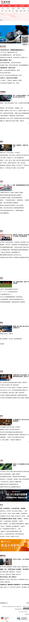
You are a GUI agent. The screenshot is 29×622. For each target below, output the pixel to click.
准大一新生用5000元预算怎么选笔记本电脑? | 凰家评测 (13, 382)
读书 (1, 416)
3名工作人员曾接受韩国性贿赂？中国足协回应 (11, 297)
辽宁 (13, 11)
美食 (1, 322)
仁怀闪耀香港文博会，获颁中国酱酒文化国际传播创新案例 (14, 249)
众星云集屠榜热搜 (4, 213)
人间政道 (20, 521)
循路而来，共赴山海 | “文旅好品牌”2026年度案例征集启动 (14, 244)
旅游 (1, 231)
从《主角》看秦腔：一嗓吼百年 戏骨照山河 (10, 439)
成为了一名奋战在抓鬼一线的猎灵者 (8, 521)
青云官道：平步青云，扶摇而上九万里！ (9, 536)
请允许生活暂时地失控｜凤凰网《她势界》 (10, 474)
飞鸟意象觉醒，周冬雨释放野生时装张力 (10, 41)
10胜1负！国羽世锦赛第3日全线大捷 (9, 289)
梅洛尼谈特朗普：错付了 (6, 60)
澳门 (2, 11)
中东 (6, 11)
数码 (24, 8)
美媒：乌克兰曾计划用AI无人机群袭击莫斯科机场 (12, 208)
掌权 (26, 511)
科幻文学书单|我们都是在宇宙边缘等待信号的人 (11, 432)
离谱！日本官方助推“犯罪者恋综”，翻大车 (10, 70)
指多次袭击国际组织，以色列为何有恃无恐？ (11, 62)
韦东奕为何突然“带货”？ (6, 72)
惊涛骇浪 (26, 518)
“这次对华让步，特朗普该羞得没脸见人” (12, 50)
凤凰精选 (3, 92)
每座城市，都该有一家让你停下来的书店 (9, 429)
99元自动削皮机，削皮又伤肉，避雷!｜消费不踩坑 (12, 392)
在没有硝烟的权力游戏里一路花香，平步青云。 (11, 518)
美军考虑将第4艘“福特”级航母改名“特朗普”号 (11, 195)
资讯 (3, 5)
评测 (1, 371)
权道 (19, 528)
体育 (1, 278)
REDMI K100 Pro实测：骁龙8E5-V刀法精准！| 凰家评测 (14, 387)
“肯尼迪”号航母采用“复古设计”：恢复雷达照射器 (11, 210)
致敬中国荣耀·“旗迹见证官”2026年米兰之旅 (10, 255)
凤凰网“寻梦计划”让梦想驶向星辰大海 (9, 484)
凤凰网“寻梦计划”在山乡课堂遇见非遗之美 (10, 487)
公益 (1, 460)
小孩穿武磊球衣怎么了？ (6, 294)
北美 (9, 11)
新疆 (21, 11)
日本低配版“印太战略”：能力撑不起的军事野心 (11, 197)
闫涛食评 (2, 344)
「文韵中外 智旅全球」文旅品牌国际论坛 (10, 252)
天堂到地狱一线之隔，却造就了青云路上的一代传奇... (13, 516)
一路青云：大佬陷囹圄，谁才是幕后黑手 (9, 526)
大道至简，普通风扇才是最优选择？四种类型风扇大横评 (13, 395)
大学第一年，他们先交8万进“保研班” (9, 78)
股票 (18, 8)
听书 (1, 505)
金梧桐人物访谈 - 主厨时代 (6, 333)
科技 (16, 5)
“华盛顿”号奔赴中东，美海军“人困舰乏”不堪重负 (11, 192)
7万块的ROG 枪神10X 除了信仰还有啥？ (9, 385)
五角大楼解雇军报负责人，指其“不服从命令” (10, 55)
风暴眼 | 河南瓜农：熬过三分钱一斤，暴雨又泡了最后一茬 (14, 110)
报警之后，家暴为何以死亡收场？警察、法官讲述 (12, 121)
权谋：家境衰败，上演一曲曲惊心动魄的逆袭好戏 (12, 523)
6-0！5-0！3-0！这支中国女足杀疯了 (9, 291)
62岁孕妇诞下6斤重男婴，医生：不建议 (9, 83)
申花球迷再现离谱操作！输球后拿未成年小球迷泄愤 (12, 302)
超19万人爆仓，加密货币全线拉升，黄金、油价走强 (12, 163)
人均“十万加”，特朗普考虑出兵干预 (8, 52)
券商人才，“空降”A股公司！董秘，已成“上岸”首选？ (12, 168)
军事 (1, 181)
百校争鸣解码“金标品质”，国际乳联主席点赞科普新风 (13, 476)
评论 (8, 8)
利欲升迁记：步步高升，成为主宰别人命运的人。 (12, 511)
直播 (3, 8)
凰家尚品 (3, 555)
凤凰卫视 (22, 5)
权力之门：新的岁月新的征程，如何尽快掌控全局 (12, 534)
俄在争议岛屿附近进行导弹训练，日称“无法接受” (12, 205)
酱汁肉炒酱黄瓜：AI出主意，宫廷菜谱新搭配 (11, 338)
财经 (9, 5)
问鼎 (28, 516)
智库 (13, 8)
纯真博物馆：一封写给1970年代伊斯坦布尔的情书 (12, 437)
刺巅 (20, 531)
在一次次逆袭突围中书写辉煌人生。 (8, 528)
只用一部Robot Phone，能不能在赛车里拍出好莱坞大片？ (14, 390)
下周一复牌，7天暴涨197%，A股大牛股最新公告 (12, 157)
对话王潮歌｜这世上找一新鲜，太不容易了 (10, 427)
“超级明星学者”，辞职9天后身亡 (8, 67)
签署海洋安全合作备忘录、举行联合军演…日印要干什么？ (14, 57)
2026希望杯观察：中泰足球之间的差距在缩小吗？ (12, 299)
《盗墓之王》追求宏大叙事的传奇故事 (9, 531)
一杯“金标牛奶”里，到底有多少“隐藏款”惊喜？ (11, 481)
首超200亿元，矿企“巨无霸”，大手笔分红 (10, 152)
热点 (1, 46)
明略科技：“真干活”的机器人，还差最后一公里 (11, 108)
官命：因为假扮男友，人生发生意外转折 (9, 508)
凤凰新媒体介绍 (4, 603)
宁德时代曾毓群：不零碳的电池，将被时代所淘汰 (12, 115)
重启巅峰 (23, 508)
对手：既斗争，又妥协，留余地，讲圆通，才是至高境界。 (14, 513)
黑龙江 (24, 11)
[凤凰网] (5, 3)
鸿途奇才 (22, 526)
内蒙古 (16, 11)
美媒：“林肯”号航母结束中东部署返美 (9, 202)
